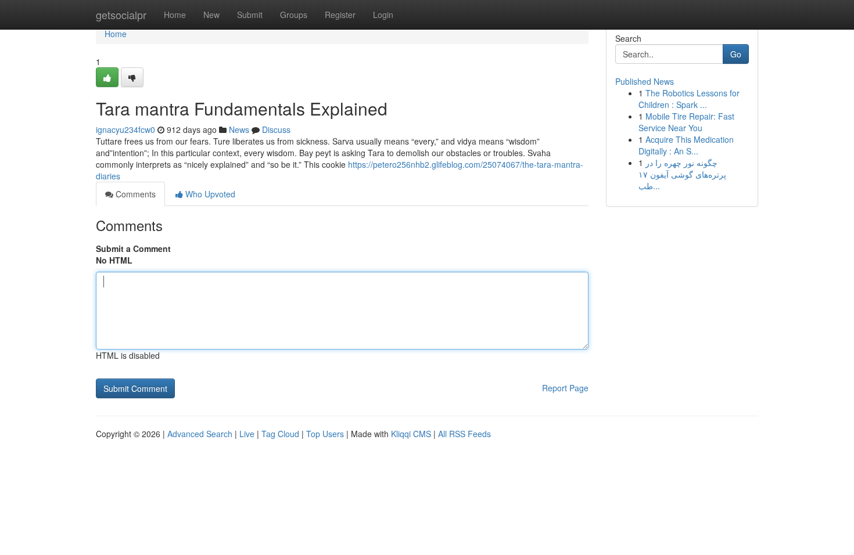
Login (383, 14)
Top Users (325, 433)
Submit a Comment (133, 248)
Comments (134, 194)
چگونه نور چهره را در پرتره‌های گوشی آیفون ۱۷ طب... (682, 174)
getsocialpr (121, 14)
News (239, 129)
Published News (644, 81)
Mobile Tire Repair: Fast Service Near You (686, 122)
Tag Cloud (280, 433)
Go (735, 54)
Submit (250, 14)
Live (246, 433)
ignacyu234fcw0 (125, 129)
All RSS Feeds (464, 433)
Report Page (565, 388)
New (211, 14)
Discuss (276, 129)
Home (175, 14)
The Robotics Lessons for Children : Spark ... (689, 98)
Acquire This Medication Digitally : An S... (686, 145)
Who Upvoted (209, 194)
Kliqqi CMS (411, 433)
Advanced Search (199, 433)
